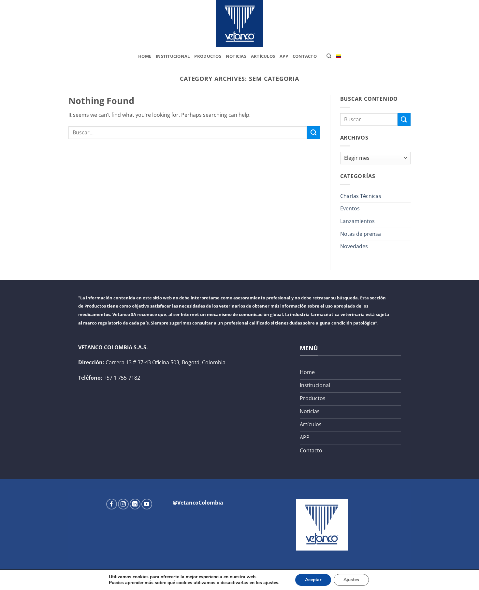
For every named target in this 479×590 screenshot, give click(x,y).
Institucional (173, 56)
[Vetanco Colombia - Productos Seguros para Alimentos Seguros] (239, 23)
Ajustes (351, 580)
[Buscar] (329, 56)
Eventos (350, 208)
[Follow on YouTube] (146, 504)
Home (144, 56)
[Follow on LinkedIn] (135, 504)
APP (284, 56)
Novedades (354, 246)
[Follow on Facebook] (111, 504)
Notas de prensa (360, 233)
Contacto (305, 56)
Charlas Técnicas (360, 196)
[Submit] (313, 132)
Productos (207, 56)
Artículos (263, 56)
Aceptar (313, 580)
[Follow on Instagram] (123, 504)
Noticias (236, 56)
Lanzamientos (357, 221)
